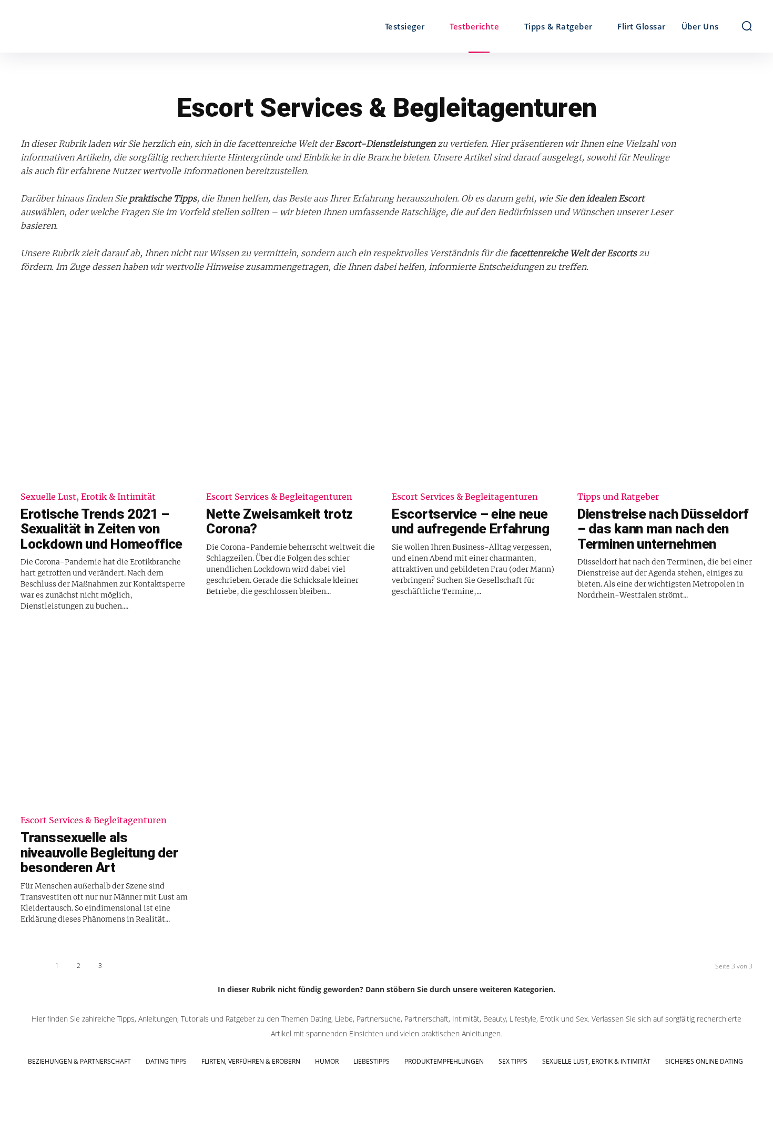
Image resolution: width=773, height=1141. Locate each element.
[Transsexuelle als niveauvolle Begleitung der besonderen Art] (108, 718)
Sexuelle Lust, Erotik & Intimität (88, 497)
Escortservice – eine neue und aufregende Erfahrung (471, 521)
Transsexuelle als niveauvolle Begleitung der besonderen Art (99, 852)
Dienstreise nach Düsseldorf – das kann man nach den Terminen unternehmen (663, 529)
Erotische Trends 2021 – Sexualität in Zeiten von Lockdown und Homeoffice (101, 529)
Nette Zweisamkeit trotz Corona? (279, 521)
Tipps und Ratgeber (618, 497)
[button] (746, 26)
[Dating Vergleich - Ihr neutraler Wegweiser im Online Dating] (112, 26)
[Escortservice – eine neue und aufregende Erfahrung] (479, 394)
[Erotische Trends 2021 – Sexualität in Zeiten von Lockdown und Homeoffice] (108, 394)
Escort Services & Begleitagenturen (279, 497)
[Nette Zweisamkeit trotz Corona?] (293, 394)
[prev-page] (32, 968)
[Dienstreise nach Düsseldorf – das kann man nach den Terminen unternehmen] (664, 394)
